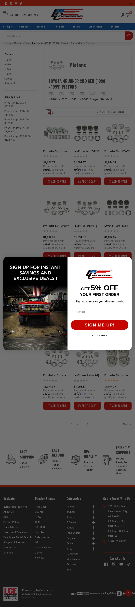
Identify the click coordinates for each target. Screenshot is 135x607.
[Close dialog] (127, 260)
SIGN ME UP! (100, 325)
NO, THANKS (100, 336)
